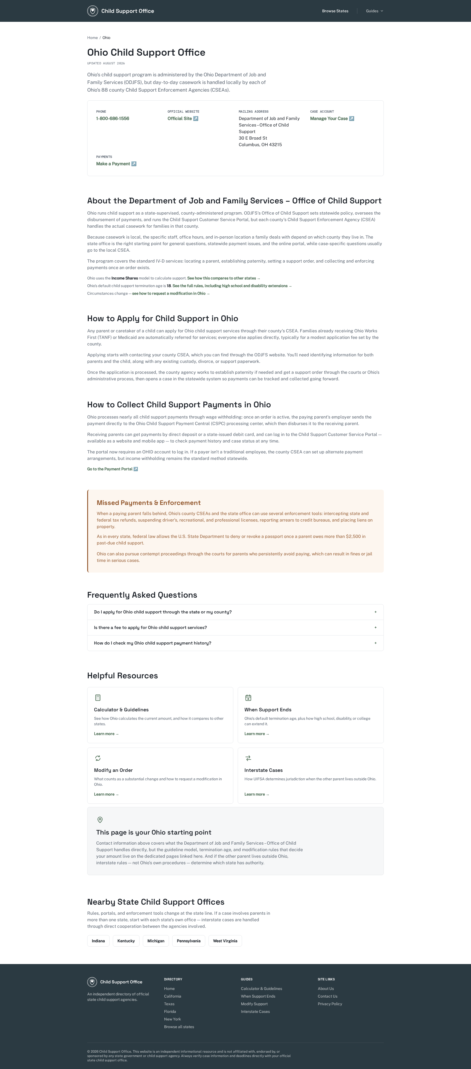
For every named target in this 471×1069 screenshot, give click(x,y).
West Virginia (225, 941)
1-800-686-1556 (112, 118)
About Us (326, 988)
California (172, 996)
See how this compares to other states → (224, 278)
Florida (170, 1011)
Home (92, 37)
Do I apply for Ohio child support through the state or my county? (235, 612)
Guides (372, 11)
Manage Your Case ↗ (332, 118)
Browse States (335, 11)
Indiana (98, 941)
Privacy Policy (330, 1004)
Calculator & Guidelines (261, 988)
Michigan (155, 941)
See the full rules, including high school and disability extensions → (232, 286)
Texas (169, 1004)
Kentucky (126, 941)
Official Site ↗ (183, 118)
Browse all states (179, 1027)
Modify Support (254, 1004)
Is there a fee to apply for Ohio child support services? (235, 627)
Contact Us (327, 996)
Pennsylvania (189, 941)
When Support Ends (258, 996)
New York (172, 1019)
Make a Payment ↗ (116, 163)
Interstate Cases (255, 1011)
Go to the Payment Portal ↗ (112, 469)
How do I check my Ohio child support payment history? (235, 643)
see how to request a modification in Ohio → (171, 293)
